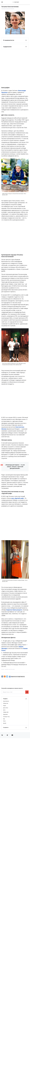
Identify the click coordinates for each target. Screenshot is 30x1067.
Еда (4, 718)
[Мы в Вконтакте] (2, 735)
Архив (4, 723)
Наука (4, 705)
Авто (4, 710)
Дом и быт (5, 707)
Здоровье (5, 714)
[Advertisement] (15, 70)
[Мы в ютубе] (12, 735)
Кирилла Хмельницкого (14, 610)
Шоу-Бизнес (6, 701)
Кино (4, 721)
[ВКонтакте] (2, 676)
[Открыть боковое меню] (2, 2)
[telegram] (7, 676)
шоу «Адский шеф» (17, 498)
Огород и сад (6, 716)
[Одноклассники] (5, 676)
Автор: (8, 669)
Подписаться (27, 692)
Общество (5, 703)
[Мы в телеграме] (7, 735)
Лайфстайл (5, 712)
